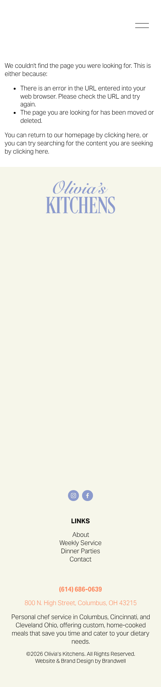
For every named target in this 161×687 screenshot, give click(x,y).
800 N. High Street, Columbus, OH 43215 (81, 603)
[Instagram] (73, 495)
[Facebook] (87, 495)
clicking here (122, 135)
